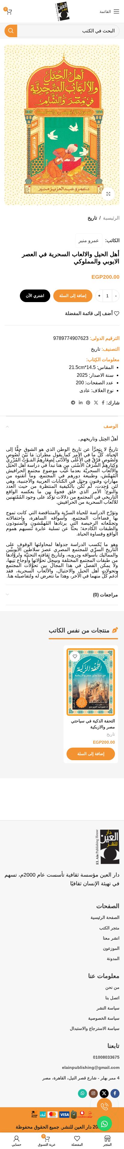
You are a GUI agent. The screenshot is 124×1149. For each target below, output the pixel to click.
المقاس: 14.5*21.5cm (91, 367)
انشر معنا (111, 938)
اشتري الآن (35, 295)
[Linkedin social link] (80, 403)
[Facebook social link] (103, 403)
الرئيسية (111, 217)
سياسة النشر (108, 1008)
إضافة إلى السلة (72, 295)
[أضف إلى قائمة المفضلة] (75, 656)
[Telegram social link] (73, 403)
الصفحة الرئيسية (105, 917)
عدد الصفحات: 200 (94, 382)
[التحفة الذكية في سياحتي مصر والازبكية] (91, 682)
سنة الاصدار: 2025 (95, 375)
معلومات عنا (103, 976)
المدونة (113, 958)
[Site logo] (62, 11)
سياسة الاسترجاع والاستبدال (94, 1028)
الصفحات (107, 906)
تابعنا (113, 1045)
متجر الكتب (109, 928)
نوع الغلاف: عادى (96, 390)
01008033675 (106, 1057)
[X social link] (96, 403)
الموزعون (111, 948)
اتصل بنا (112, 997)
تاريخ (92, 217)
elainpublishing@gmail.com (90, 1067)
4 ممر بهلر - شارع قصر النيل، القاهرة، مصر (80, 1078)
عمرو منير (89, 240)
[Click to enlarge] (108, 194)
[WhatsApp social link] (82, 1093)
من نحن (112, 987)
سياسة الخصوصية (103, 1018)
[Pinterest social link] (88, 403)
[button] (91, 754)
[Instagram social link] (93, 1093)
